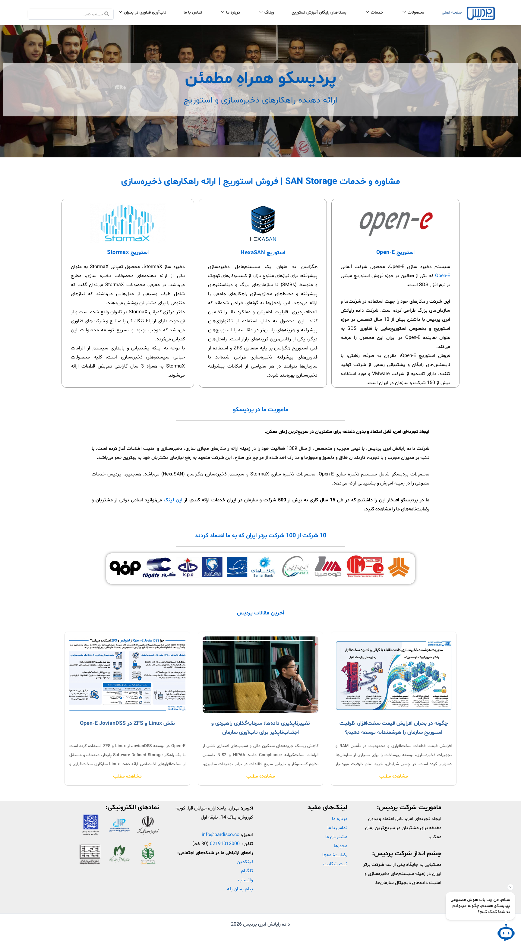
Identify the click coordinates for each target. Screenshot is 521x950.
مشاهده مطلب (393, 776)
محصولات (416, 12)
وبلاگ (269, 12)
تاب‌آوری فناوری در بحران (145, 12)
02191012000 (225, 844)
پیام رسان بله (240, 889)
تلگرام (247, 871)
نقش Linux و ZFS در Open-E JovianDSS (127, 723)
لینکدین (245, 862)
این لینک (173, 500)
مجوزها (340, 846)
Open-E (442, 276)
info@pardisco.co (220, 835)
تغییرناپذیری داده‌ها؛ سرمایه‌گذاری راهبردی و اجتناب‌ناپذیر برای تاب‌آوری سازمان (260, 728)
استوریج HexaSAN (263, 253)
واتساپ (245, 880)
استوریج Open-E (395, 252)
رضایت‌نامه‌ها (334, 855)
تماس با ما (193, 12)
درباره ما (233, 12)
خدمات (377, 12)
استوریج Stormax (127, 252)
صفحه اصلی (452, 12)
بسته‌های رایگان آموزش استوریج (319, 12)
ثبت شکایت (335, 864)
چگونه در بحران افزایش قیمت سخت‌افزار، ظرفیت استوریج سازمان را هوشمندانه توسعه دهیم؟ (393, 728)
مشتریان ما (336, 837)
